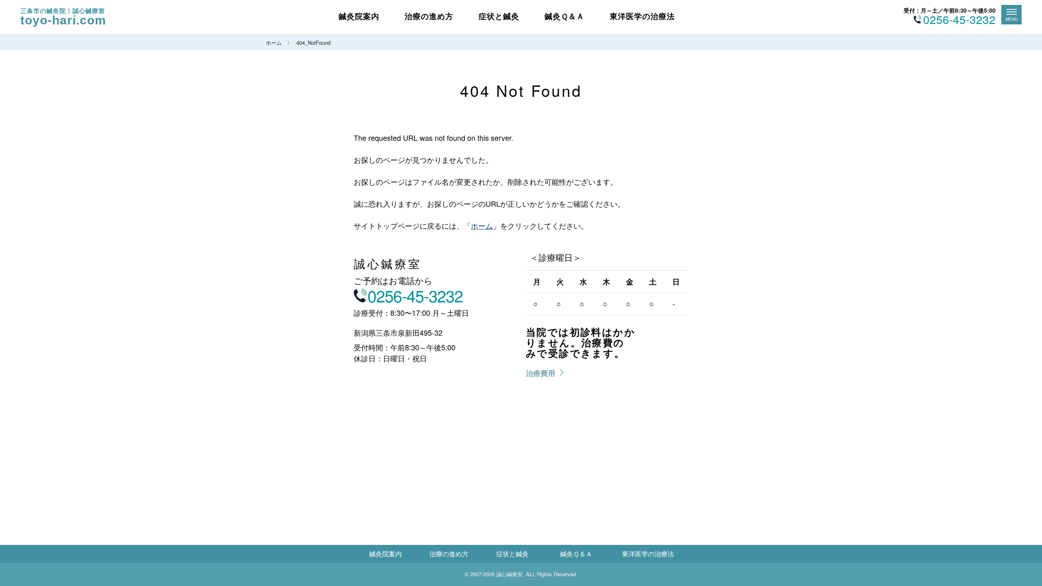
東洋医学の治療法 (642, 16)
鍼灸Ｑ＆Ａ (564, 16)
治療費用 (540, 372)
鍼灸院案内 (359, 16)
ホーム (274, 42)
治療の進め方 (429, 16)
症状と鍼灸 (499, 16)
